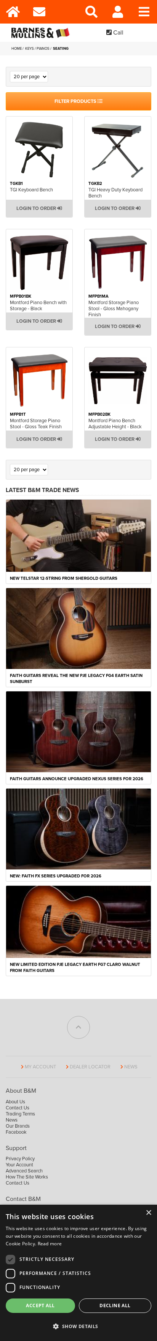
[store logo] (42, 32)
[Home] (13, 12)
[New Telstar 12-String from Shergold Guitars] (78, 535)
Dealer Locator (90, 1067)
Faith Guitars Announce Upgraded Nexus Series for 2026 (76, 778)
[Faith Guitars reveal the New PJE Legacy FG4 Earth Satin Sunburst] (78, 628)
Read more (50, 1243)
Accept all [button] (40, 1305)
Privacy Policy (20, 1159)
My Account (40, 1067)
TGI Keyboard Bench (31, 190)
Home (16, 48)
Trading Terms (20, 1114)
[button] (78, 1326)
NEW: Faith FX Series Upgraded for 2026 (55, 876)
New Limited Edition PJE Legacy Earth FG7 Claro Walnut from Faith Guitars (75, 967)
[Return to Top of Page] (78, 1027)
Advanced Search (24, 1171)
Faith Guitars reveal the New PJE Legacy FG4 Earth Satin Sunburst (76, 678)
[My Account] (118, 12)
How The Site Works (27, 1177)
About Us (15, 1102)
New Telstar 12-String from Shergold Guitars (63, 578)
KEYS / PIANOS (37, 48)
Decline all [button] (114, 1305)
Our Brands (18, 1126)
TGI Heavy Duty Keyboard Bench (115, 193)
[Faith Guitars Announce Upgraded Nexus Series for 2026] (78, 731)
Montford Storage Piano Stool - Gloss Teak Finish (36, 424)
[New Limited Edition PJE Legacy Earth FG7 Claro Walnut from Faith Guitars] (78, 921)
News (131, 1067)
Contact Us (17, 1108)
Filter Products (76, 101)
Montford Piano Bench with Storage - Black (38, 306)
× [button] (148, 1213)
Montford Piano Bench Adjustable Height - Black (115, 424)
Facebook (16, 1132)
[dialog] (78, 1273)
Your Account (19, 1165)
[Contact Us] (39, 12)
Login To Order (36, 208)
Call (117, 32)
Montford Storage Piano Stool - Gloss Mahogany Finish (113, 309)
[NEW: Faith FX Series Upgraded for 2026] (78, 829)
